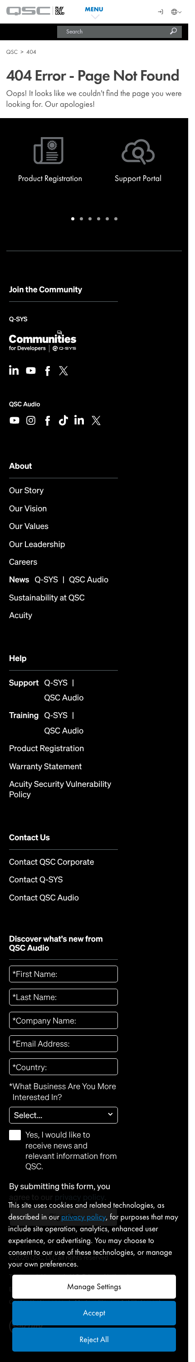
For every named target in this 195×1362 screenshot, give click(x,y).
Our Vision (28, 509)
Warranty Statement (45, 767)
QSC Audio (24, 404)
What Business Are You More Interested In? (62, 1091)
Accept (94, 1313)
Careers (23, 562)
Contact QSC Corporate (51, 862)
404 (31, 52)
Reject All (93, 1339)
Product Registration (46, 748)
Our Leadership (37, 544)
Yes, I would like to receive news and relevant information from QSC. (71, 1151)
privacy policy (83, 1217)
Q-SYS (18, 322)
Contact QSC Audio (44, 898)
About (20, 466)
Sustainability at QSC (47, 598)
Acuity (20, 615)
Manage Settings (94, 1286)
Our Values (29, 526)
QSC (12, 52)
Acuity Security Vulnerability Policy (60, 789)
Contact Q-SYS (36, 880)
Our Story (26, 491)
